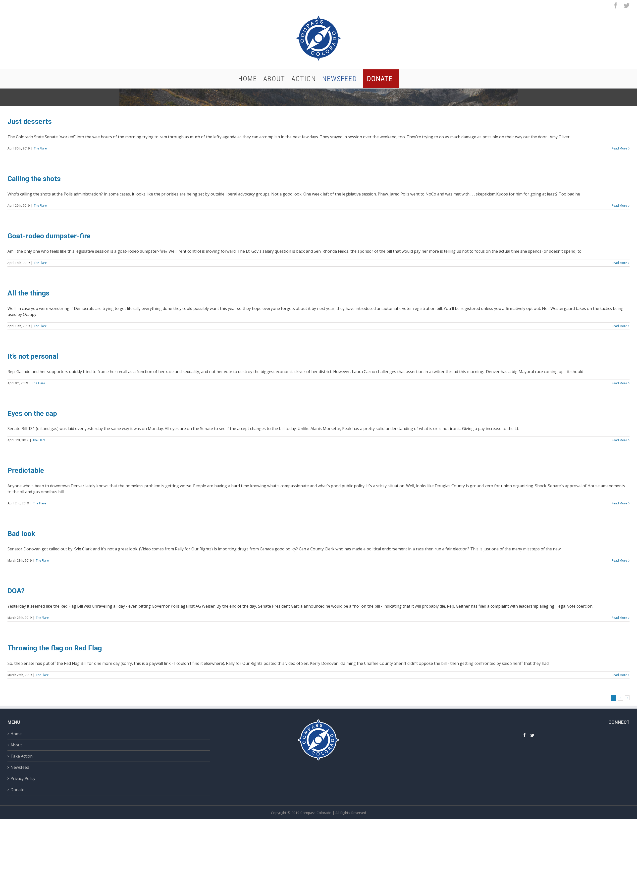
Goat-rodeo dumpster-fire (49, 236)
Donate (17, 789)
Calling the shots (34, 179)
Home (16, 734)
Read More (619, 148)
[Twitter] (532, 735)
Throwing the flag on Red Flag (54, 648)
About (16, 745)
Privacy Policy (22, 778)
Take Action (21, 756)
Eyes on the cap (32, 413)
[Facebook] (525, 735)
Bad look (21, 534)
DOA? (16, 591)
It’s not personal (32, 356)
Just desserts (29, 121)
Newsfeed (19, 767)
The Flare (40, 148)
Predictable (25, 470)
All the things (28, 293)
